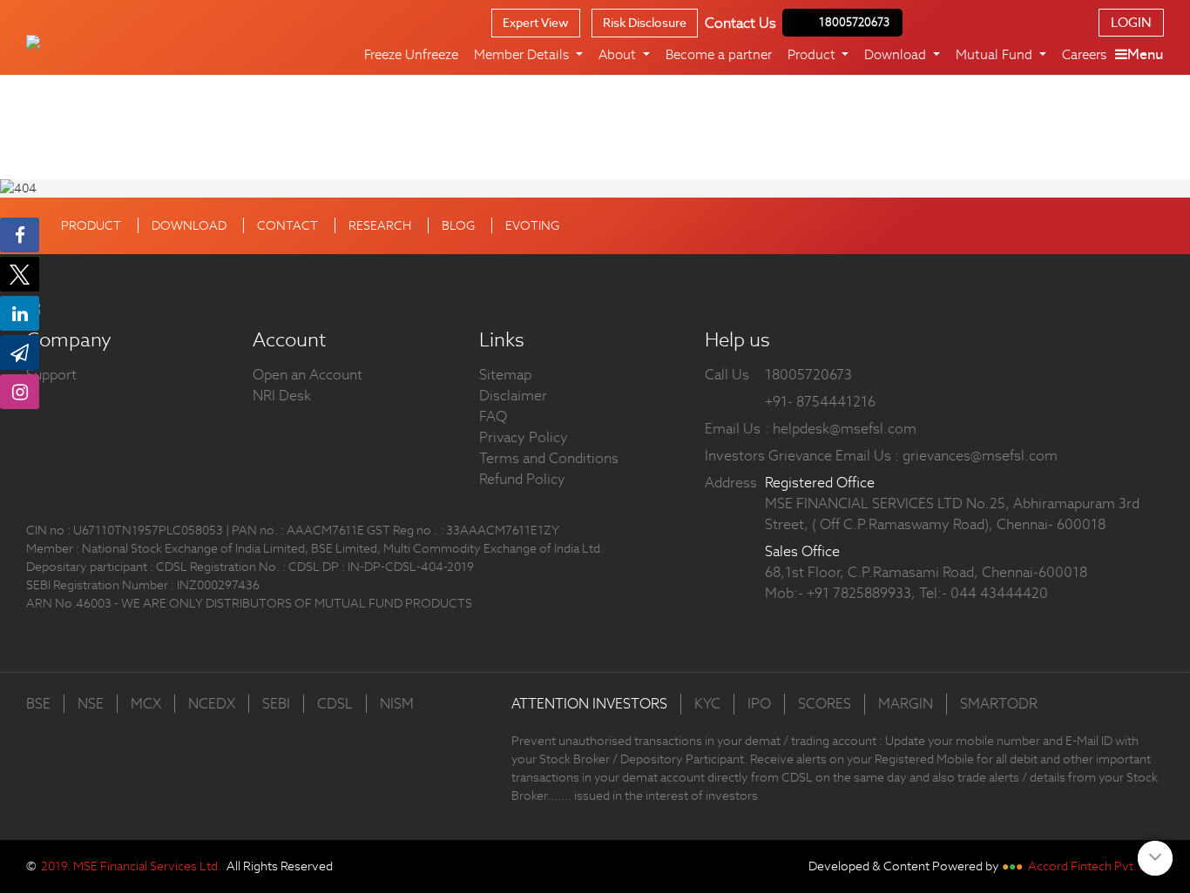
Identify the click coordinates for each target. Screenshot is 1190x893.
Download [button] (897, 54)
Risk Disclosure (644, 22)
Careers (1084, 54)
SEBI (276, 704)
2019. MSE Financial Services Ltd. (131, 866)
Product (91, 225)
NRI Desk (282, 395)
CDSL (335, 704)
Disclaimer (513, 395)
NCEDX (211, 704)
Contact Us (740, 23)
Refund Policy (522, 479)
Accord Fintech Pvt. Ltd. (1094, 866)
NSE (91, 704)
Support (51, 375)
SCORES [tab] (824, 704)
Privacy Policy (523, 437)
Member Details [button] (523, 54)
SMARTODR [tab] (999, 704)
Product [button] (813, 54)
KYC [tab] (707, 704)
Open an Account (307, 375)
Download (189, 225)
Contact (287, 225)
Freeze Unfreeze (411, 54)
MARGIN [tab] (905, 704)
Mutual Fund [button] (996, 54)
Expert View (536, 22)
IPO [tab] (759, 704)
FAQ (493, 416)
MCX (146, 704)
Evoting (532, 225)
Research (379, 225)
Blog (458, 225)
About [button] (618, 54)
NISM (397, 704)
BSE (38, 704)
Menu (1145, 54)
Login (1131, 22)
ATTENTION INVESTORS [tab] (589, 704)
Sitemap (505, 375)
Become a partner (719, 54)
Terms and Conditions (549, 458)
